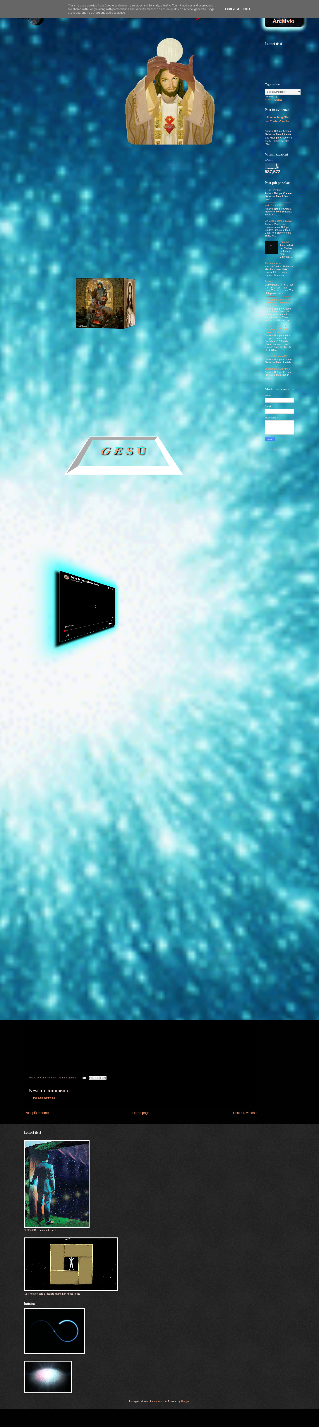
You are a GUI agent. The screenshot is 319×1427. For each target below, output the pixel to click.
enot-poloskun (159, 1401)
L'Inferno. (285, 242)
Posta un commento (44, 1097)
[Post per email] (84, 1077)
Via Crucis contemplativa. (278, 220)
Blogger (185, 1401)
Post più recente (37, 1113)
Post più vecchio (245, 1113)
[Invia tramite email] (90, 1078)
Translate (277, 99)
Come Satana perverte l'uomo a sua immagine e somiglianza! (278, 302)
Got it (247, 9)
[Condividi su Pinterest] (105, 1078)
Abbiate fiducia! (273, 263)
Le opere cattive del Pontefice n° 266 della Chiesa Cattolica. (276, 329)
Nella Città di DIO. (274, 205)
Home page (141, 1113)
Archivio (284, 20)
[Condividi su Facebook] (101, 1078)
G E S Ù (124, 451)
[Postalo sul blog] (94, 1078)
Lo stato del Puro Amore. (278, 368)
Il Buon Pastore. (273, 190)
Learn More (232, 9)
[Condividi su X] (98, 1078)
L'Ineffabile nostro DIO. (277, 356)
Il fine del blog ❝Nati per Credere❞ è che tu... (277, 121)
